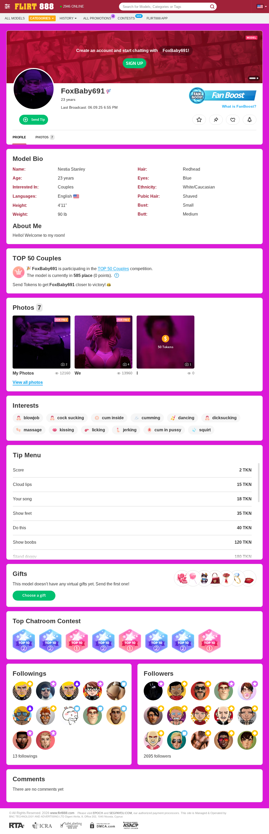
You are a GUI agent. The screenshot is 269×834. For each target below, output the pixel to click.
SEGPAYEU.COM (120, 813)
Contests (126, 18)
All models (15, 18)
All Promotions (97, 18)
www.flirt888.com (62, 813)
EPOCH (98, 813)
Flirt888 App (157, 18)
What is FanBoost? (239, 106)
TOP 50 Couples (113, 268)
